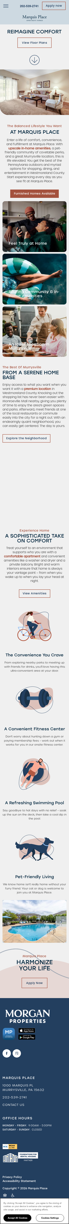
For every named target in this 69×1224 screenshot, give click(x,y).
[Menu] (5, 6)
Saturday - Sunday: (16, 1129)
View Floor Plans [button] (34, 42)
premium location (37, 389)
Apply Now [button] (34, 983)
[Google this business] (17, 1053)
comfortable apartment (22, 556)
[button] (54, 6)
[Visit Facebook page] (7, 1053)
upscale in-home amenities (29, 148)
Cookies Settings (50, 1217)
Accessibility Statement (19, 1181)
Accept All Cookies (17, 1217)
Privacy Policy (12, 1177)
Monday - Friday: (15, 1125)
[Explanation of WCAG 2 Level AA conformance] (10, 1146)
